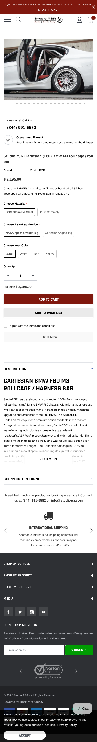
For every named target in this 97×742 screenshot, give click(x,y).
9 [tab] (46, 103)
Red (36, 253)
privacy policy (67, 725)
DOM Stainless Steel (19, 212)
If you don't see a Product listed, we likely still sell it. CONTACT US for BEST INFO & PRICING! (48, 7)
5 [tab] (29, 103)
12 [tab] (59, 103)
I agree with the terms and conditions (31, 326)
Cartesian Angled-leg (58, 233)
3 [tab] (21, 103)
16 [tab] (76, 103)
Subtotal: (9, 287)
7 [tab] (38, 103)
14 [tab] (68, 103)
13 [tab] (63, 103)
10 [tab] (51, 103)
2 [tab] (17, 103)
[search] (19, 20)
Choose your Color (17, 245)
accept (25, 735)
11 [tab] (55, 103)
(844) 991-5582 (21, 127)
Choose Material (15, 203)
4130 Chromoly (49, 212)
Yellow (50, 253)
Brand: (8, 170)
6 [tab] (34, 103)
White (23, 253)
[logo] (48, 20)
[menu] (7, 19)
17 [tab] (80, 103)
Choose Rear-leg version (22, 224)
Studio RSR (37, 170)
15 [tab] (72, 103)
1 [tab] (12, 103)
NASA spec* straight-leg (22, 233)
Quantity (9, 266)
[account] (79, 19)
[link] (8, 611)
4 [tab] (25, 103)
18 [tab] (84, 103)
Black (9, 253)
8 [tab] (42, 103)
